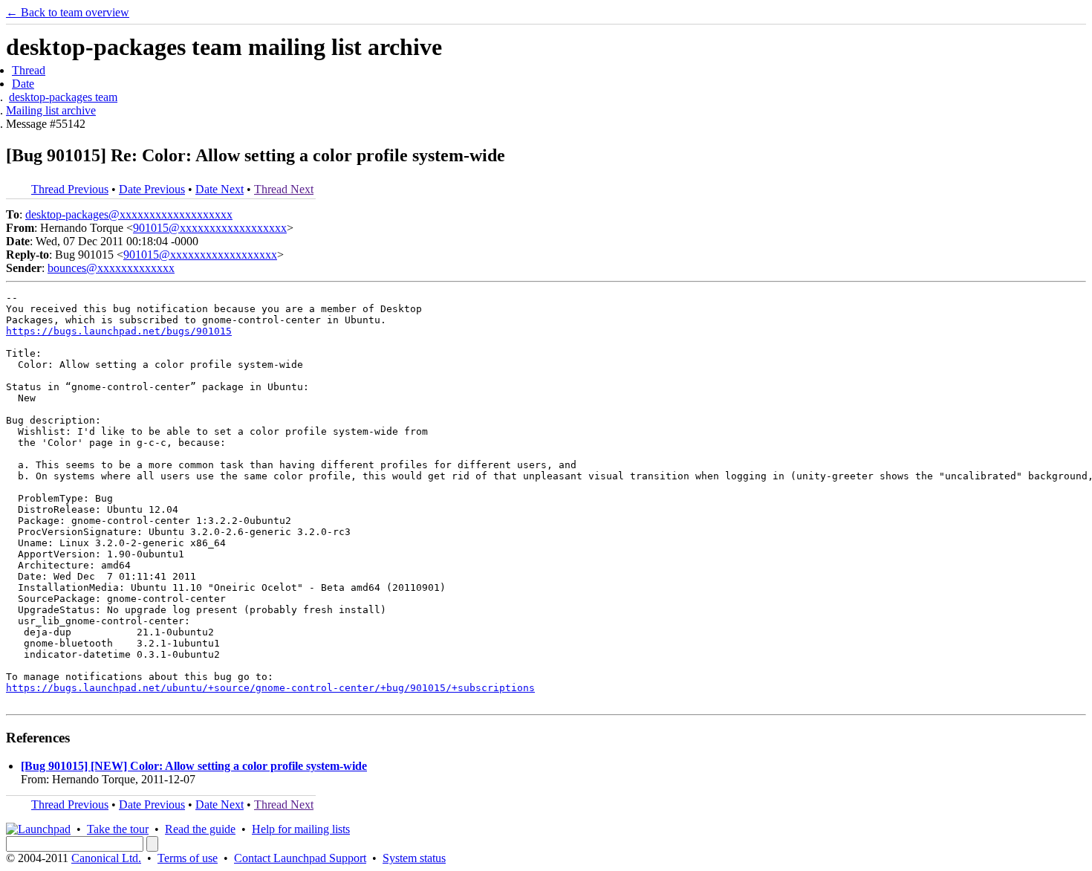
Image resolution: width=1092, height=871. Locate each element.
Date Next (219, 189)
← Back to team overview (67, 12)
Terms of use (187, 858)
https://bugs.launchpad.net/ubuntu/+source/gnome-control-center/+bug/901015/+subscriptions (270, 687)
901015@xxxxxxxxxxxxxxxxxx (210, 227)
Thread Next (283, 189)
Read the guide (200, 829)
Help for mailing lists (301, 829)
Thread (28, 70)
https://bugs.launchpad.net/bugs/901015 (119, 331)
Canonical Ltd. (106, 858)
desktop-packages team (63, 97)
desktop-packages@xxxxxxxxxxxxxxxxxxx (129, 214)
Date (23, 83)
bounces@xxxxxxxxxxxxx (111, 268)
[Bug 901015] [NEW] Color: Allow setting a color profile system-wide (194, 766)
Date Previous (152, 189)
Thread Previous (69, 189)
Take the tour (118, 829)
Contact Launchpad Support (300, 858)
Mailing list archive (51, 110)
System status (414, 858)
